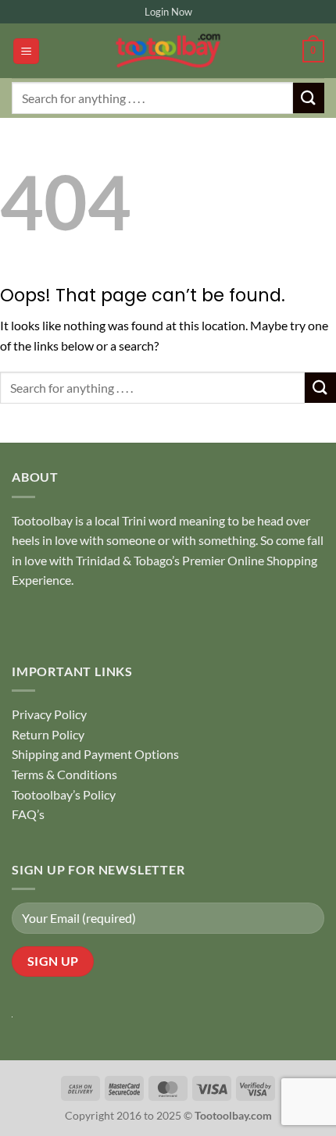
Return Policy (48, 734)
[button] (26, 51)
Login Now (168, 11)
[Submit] (308, 98)
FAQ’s (28, 814)
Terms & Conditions (64, 774)
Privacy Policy (49, 714)
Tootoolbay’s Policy (64, 794)
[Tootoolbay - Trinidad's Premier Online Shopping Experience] (168, 50)
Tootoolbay (42, 520)
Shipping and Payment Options (95, 753)
